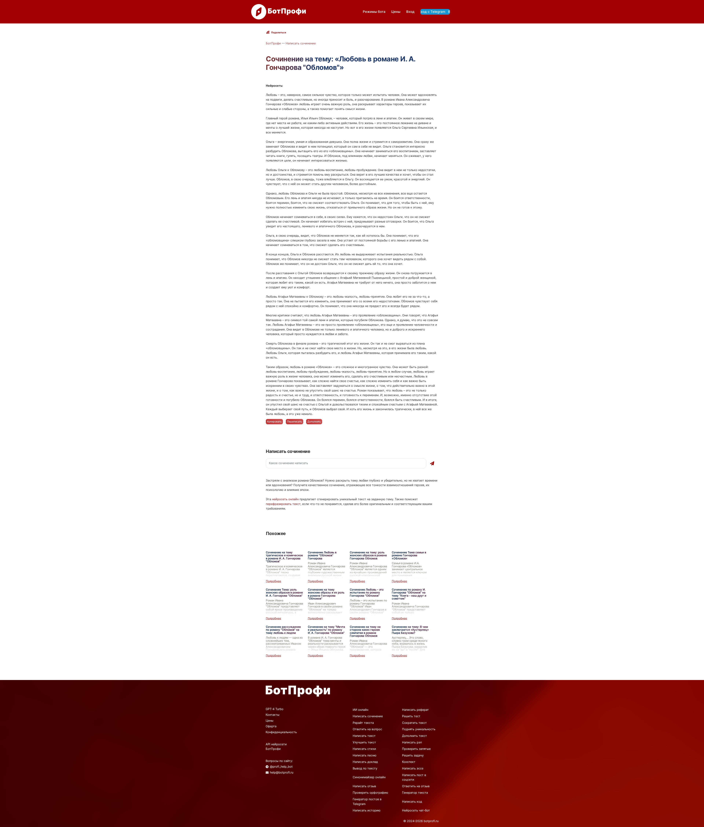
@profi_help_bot (281, 766)
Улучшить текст (364, 742)
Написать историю (366, 810)
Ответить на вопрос (367, 729)
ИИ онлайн (360, 710)
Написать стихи (364, 749)
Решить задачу (413, 755)
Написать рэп (412, 742)
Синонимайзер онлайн (369, 777)
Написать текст (364, 736)
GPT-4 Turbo (274, 709)
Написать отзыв (364, 786)
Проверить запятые (416, 749)
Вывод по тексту (365, 768)
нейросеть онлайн (285, 499)
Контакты (272, 714)
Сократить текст (414, 723)
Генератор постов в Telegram (367, 801)
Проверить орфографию (370, 792)
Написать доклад (365, 762)
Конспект (408, 762)
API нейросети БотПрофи (276, 746)
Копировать (274, 421)
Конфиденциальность (281, 732)
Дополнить (314, 421)
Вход (410, 12)
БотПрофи (273, 43)
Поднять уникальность (418, 729)
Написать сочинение (301, 43)
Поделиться (278, 32)
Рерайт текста (363, 723)
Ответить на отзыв (416, 786)
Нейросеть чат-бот (416, 810)
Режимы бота (374, 12)
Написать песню (364, 755)
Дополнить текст (414, 736)
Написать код (412, 801)
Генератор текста (415, 792)
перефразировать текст (283, 504)
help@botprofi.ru (281, 772)
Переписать (294, 421)
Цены (395, 12)
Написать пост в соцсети (414, 777)
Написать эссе (412, 768)
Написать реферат (415, 710)
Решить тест (411, 716)
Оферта (271, 726)
